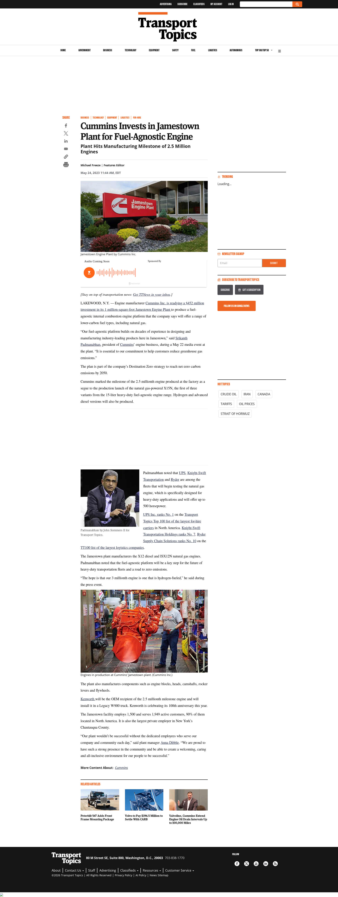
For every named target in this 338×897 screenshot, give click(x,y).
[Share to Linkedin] (66, 141)
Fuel (193, 50)
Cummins (127, 344)
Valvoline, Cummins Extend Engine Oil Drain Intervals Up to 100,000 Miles (188, 819)
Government (84, 50)
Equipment (154, 50)
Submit (274, 263)
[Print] (66, 165)
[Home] (169, 26)
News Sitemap (159, 875)
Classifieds (199, 4)
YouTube (256, 863)
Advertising (166, 4)
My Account (216, 4)
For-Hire (137, 117)
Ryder (175, 479)
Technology (130, 50)
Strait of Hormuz (235, 414)
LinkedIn (265, 863)
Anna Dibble (170, 742)
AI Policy (141, 875)
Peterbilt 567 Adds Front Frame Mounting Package (97, 817)
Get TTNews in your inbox (151, 294)
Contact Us (73, 870)
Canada (264, 394)
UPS (182, 472)
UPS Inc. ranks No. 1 (158, 514)
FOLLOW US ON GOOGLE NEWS (236, 306)
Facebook (237, 863)
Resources (151, 870)
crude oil (228, 394)
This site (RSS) (275, 863)
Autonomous (236, 50)
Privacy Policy (123, 875)
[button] (66, 157)
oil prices (247, 404)
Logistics (212, 50)
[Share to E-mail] (66, 149)
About (56, 870)
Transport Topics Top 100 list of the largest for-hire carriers (172, 521)
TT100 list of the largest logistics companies (112, 547)
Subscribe (182, 4)
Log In (231, 4)
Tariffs (226, 404)
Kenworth (88, 698)
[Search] (297, 4)
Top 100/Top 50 (262, 50)
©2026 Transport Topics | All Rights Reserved (81, 875)
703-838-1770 (174, 858)
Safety (175, 50)
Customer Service (178, 870)
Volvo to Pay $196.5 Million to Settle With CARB (144, 817)
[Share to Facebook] (66, 126)
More (279, 50)
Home (63, 50)
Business (107, 50)
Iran (247, 394)
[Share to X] (66, 134)
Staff (91, 870)
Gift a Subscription (251, 290)
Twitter (246, 863)
